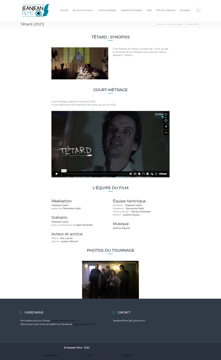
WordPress (127, 355)
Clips (149, 10)
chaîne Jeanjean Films (63, 320)
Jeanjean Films (50, 355)
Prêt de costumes (165, 10)
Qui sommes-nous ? (83, 10)
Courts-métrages (107, 10)
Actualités (185, 10)
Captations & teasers (131, 10)
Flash (89, 355)
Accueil (64, 10)
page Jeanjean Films (84, 324)
